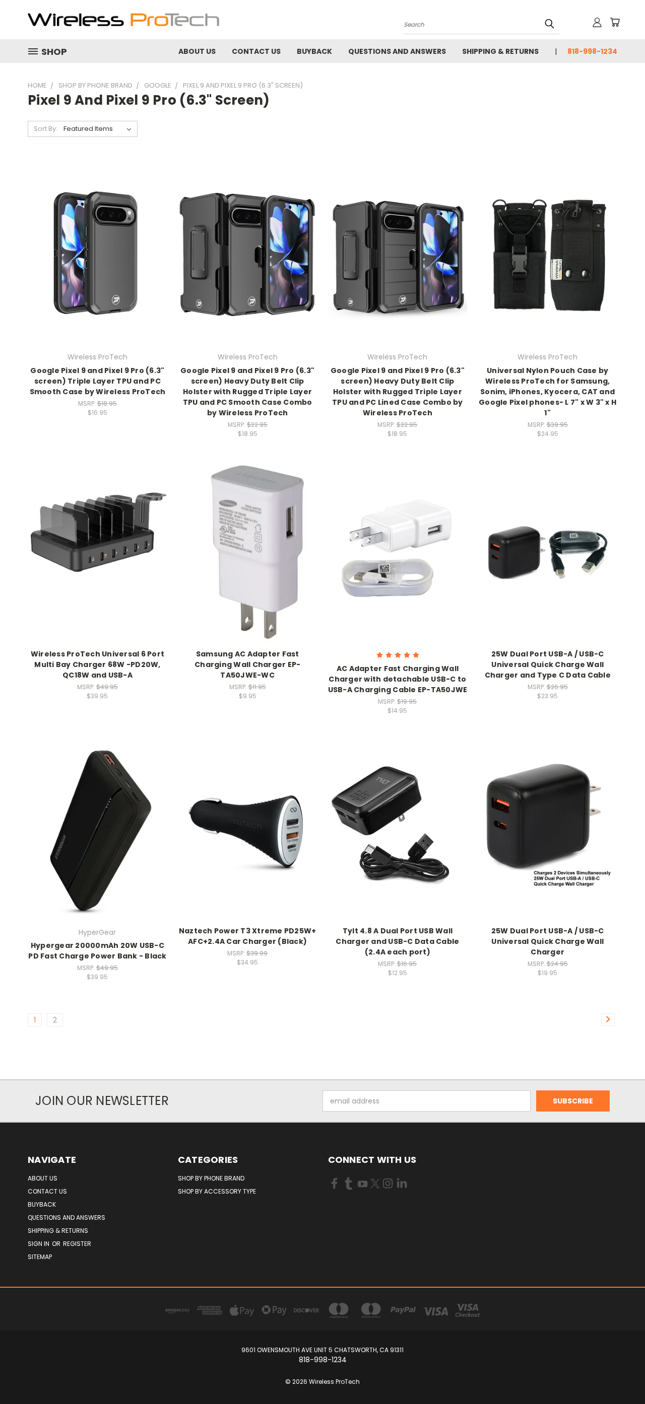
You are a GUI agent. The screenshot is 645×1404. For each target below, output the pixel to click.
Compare (94, 252)
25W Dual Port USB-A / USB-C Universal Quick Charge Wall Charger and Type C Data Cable (548, 664)
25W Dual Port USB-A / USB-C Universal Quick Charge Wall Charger (547, 941)
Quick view (97, 232)
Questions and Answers (397, 51)
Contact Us (256, 51)
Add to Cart (97, 270)
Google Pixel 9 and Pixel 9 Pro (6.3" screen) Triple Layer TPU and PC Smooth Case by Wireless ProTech (98, 381)
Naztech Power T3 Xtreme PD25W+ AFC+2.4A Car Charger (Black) (247, 936)
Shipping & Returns (500, 51)
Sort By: (45, 128)
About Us (197, 51)
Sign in (39, 1243)
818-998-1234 (592, 51)
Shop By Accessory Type (217, 1191)
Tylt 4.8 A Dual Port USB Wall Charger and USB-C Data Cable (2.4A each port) (397, 941)
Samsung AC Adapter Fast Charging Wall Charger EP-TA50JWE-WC (247, 664)
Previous (618, 1372)
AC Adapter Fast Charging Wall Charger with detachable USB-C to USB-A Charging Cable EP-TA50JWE (398, 679)
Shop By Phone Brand (211, 1178)
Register (77, 1243)
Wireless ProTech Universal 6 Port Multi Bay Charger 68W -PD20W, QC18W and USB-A (97, 664)
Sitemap (40, 1256)
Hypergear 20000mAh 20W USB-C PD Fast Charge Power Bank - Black (97, 950)
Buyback (314, 51)
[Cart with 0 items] (615, 22)
